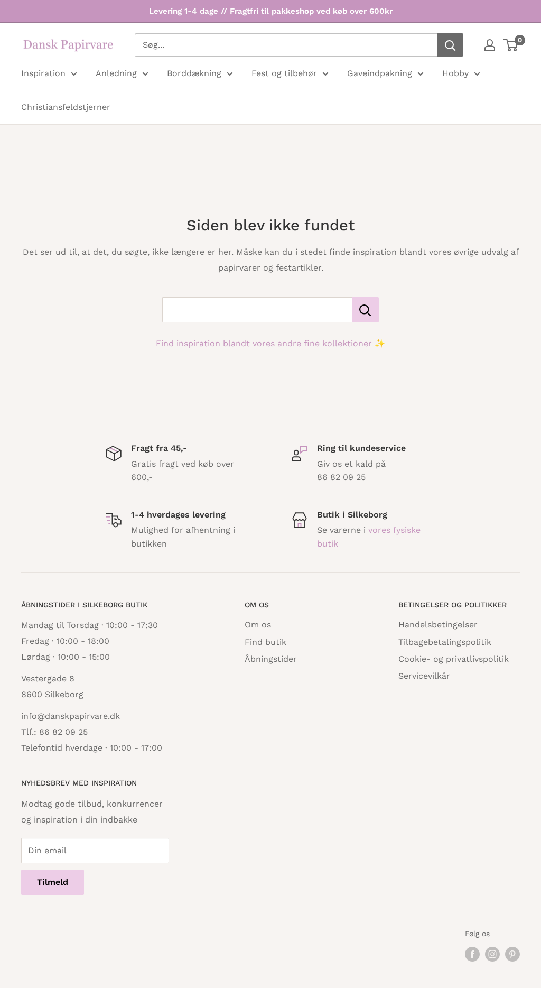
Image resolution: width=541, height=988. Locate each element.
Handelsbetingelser (438, 625)
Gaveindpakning (379, 73)
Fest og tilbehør (284, 73)
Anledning (116, 73)
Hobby (455, 73)
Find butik (265, 642)
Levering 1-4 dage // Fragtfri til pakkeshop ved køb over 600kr (271, 11)
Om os (258, 625)
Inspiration (43, 73)
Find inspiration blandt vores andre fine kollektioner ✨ (270, 343)
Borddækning (194, 73)
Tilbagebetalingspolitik (444, 642)
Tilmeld (52, 882)
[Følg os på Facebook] (472, 954)
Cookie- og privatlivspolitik (453, 659)
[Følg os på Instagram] (492, 954)
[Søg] (450, 45)
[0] (511, 45)
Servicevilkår (424, 676)
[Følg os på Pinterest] (512, 954)
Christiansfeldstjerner (65, 107)
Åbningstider (271, 659)
